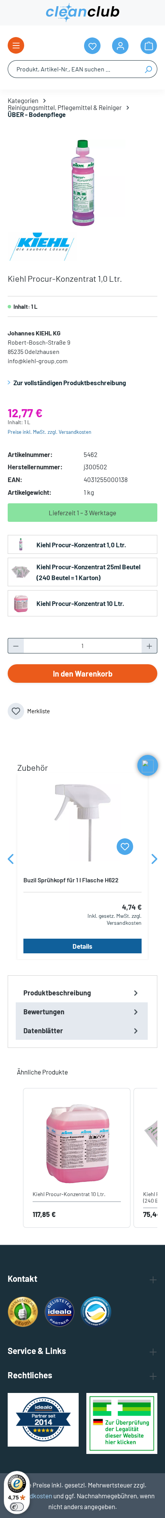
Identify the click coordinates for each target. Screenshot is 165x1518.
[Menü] (16, 45)
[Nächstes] (154, 861)
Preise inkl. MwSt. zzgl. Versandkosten (49, 432)
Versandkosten (31, 1495)
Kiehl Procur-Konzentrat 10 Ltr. (80, 603)
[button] (15, 1158)
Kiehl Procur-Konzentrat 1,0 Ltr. (81, 544)
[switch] (17, 1507)
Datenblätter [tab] (43, 1030)
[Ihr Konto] (120, 45)
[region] (82, 182)
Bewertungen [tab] (43, 1011)
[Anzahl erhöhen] (150, 645)
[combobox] (74, 69)
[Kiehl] (42, 245)
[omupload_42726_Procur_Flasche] (82, 182)
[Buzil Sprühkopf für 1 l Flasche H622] (82, 822)
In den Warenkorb (82, 673)
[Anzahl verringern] (16, 645)
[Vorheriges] (10, 861)
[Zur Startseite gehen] (82, 12)
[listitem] (76, 1158)
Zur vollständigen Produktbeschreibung (69, 382)
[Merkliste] (124, 846)
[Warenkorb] (148, 45)
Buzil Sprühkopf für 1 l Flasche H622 (71, 879)
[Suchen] (148, 69)
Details (82, 946)
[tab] (82, 992)
